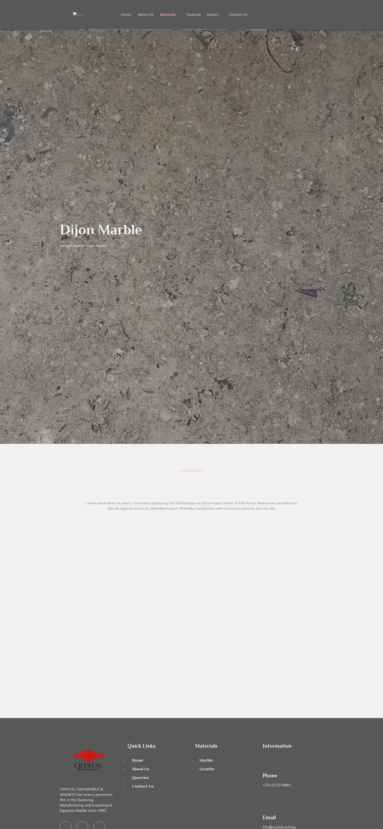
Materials (168, 14)
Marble (78, 245)
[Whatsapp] (278, 7)
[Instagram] (305, 20)
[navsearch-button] (319, 14)
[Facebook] (305, 7)
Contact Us (238, 14)
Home (126, 14)
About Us (145, 14)
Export (213, 14)
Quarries (193, 14)
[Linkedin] (291, 7)
